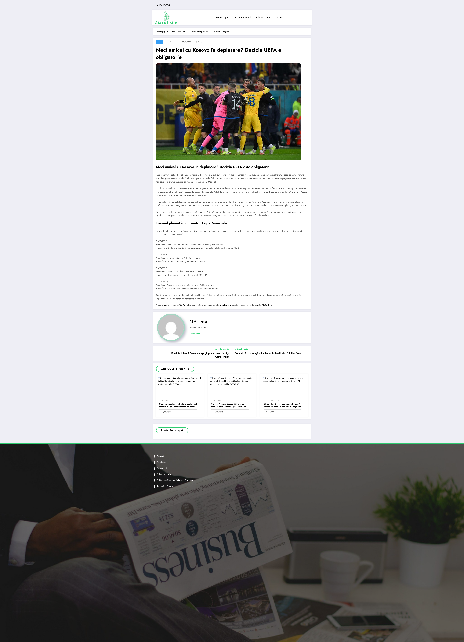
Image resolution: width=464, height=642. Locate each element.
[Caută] (294, 17)
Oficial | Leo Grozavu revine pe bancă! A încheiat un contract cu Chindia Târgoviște (282, 405)
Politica (259, 17)
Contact (160, 456)
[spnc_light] (302, 17)
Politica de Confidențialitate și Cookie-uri (175, 480)
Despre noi (162, 468)
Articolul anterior (222, 349)
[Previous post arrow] (157, 353)
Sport (269, 17)
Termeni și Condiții (165, 486)
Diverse (279, 17)
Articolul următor (242, 349)
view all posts (195, 333)
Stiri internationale (242, 17)
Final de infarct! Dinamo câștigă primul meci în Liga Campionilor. (200, 355)
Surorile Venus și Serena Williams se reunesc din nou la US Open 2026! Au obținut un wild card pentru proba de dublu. (228, 405)
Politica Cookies (164, 474)
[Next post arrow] (307, 353)
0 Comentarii (200, 42)
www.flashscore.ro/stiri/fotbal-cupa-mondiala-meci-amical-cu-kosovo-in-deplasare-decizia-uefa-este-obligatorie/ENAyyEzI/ (217, 305)
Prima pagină (223, 17)
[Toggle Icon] (307, 17)
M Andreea (173, 42)
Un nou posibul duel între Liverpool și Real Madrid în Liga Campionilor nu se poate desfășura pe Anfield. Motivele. (178, 405)
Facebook (161, 462)
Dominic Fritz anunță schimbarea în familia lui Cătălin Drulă (268, 353)
